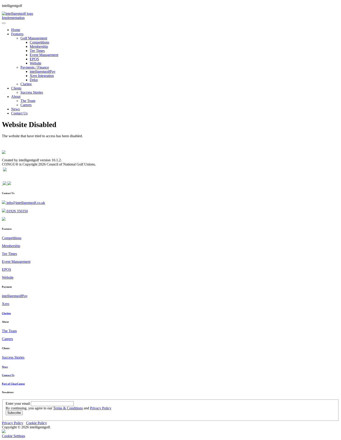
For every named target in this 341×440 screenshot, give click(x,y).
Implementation (13, 18)
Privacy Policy (100, 408)
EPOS (6, 269)
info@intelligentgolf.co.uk (25, 203)
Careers (7, 339)
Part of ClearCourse (13, 383)
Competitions (11, 238)
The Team (9, 331)
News (5, 366)
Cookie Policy (36, 423)
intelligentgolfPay (15, 296)
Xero (5, 304)
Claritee (6, 313)
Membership (11, 246)
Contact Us (8, 375)
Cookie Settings (13, 436)
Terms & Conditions (68, 408)
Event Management (16, 262)
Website (7, 277)
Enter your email (18, 403)
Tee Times (9, 254)
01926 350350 (17, 211)
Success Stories (13, 357)
